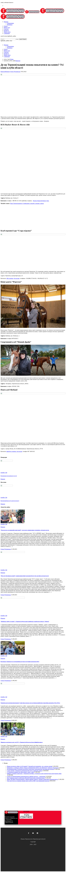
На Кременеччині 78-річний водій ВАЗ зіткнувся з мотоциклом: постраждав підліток (30, 769)
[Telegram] (37, 833)
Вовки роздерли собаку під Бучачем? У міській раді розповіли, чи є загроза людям (29, 766)
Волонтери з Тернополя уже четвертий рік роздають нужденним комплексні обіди (20, 661)
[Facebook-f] (28, 833)
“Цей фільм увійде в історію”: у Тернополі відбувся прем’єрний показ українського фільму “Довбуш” (25, 621)
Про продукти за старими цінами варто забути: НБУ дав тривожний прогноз (28, 780)
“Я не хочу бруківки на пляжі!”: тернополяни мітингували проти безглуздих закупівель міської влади (25, 575)
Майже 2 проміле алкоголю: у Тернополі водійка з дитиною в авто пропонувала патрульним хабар (34, 773)
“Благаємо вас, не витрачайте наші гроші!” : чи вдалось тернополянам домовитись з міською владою (25, 530)
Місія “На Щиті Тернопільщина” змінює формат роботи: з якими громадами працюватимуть (32, 779)
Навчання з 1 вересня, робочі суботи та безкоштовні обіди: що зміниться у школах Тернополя (32, 767)
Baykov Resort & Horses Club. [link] (41, 200)
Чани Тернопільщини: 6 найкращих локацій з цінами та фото (27, 203)
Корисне (3, 71)
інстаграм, (19, 451)
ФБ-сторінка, (10, 278)
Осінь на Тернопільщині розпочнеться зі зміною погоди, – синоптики (26, 776)
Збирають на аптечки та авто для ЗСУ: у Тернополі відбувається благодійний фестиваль (22, 742)
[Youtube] (33, 833)
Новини (7, 71)
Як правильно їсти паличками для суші (9, 475)
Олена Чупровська (15, 71)
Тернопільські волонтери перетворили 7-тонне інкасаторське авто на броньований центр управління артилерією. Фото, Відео (30, 702)
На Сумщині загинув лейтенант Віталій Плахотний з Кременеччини (26, 778)
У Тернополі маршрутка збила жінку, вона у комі (20, 772)
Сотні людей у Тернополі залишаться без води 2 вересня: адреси (24, 770)
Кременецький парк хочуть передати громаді (10, 500)
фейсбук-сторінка (11, 451)
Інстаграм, (17, 278)
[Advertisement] (33, 180)
